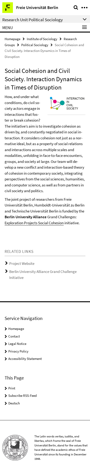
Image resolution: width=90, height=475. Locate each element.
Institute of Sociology (42, 39)
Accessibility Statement (25, 358)
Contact (14, 336)
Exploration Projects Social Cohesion (34, 222)
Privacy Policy (18, 351)
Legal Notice (17, 343)
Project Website (21, 263)
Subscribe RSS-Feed (22, 395)
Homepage (12, 39)
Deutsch (14, 403)
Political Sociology (34, 45)
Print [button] (11, 388)
